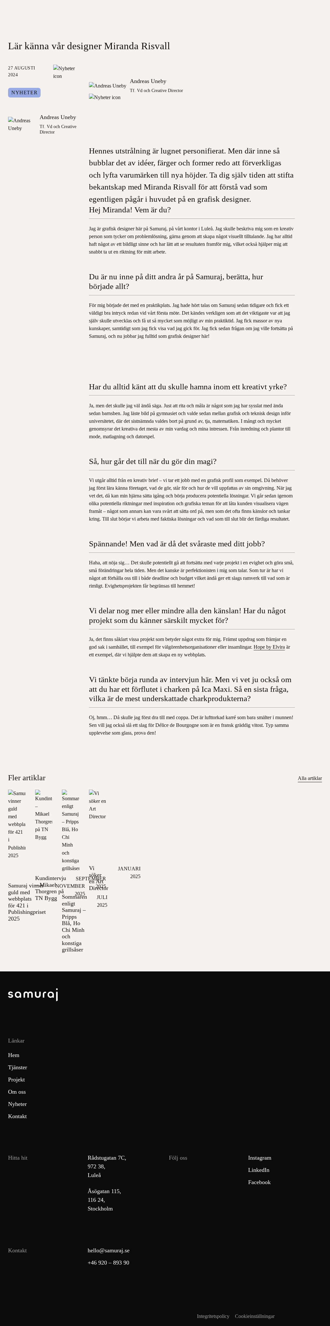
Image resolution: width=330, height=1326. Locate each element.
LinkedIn (258, 1170)
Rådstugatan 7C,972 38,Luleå (107, 1166)
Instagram (259, 1157)
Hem (13, 1055)
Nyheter (24, 92)
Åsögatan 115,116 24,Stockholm (104, 1200)
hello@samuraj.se (109, 1250)
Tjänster (17, 1067)
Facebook (259, 1182)
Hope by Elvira (269, 647)
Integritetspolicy (213, 1316)
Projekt (16, 1079)
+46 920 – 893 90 (108, 1262)
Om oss (17, 1092)
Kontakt (17, 1116)
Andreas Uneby (58, 117)
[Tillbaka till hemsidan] (165, 996)
